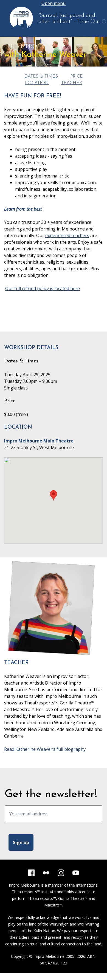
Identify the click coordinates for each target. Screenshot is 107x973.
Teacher (71, 83)
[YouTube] (75, 872)
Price (76, 76)
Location (37, 83)
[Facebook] (31, 872)
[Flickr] (46, 872)
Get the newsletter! (51, 794)
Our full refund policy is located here (42, 288)
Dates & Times (41, 76)
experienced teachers (67, 235)
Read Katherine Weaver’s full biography (45, 749)
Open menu (53, 3)
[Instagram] (61, 872)
